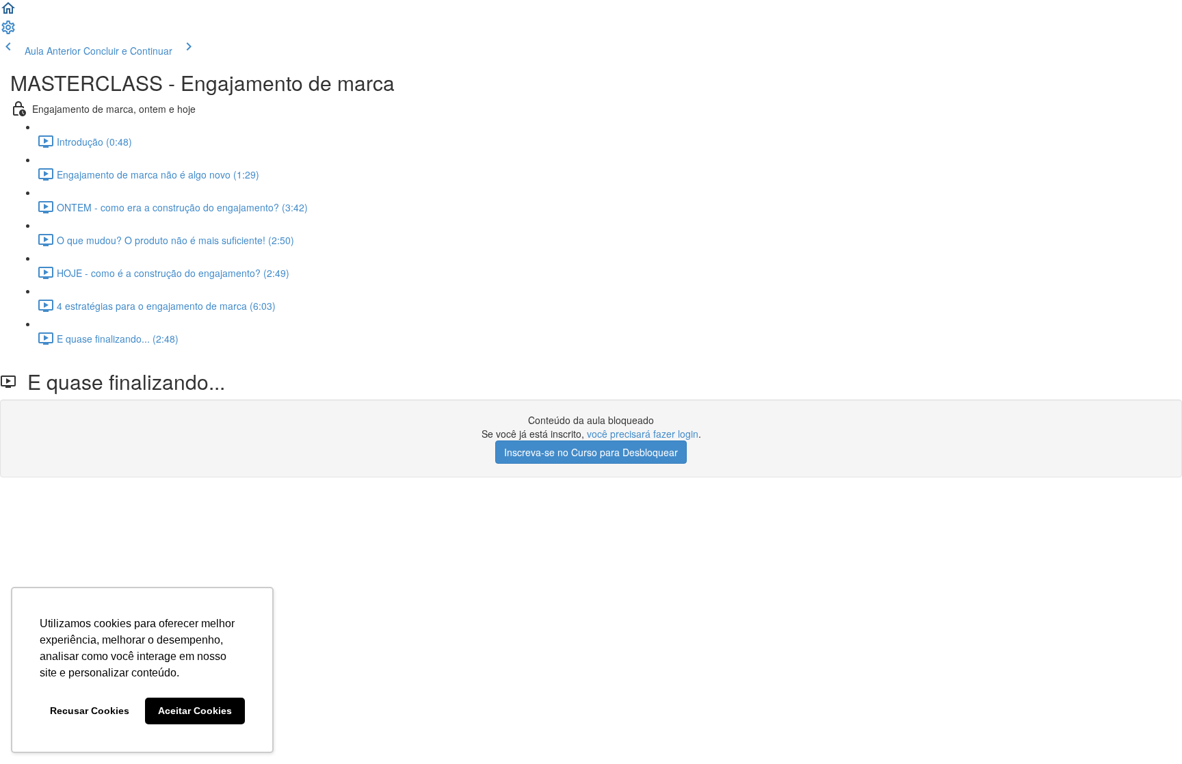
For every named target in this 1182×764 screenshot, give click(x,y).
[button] (8, 12)
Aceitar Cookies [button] (195, 710)
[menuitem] (8, 31)
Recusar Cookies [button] (89, 710)
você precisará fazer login (642, 433)
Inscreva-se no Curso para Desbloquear (591, 452)
